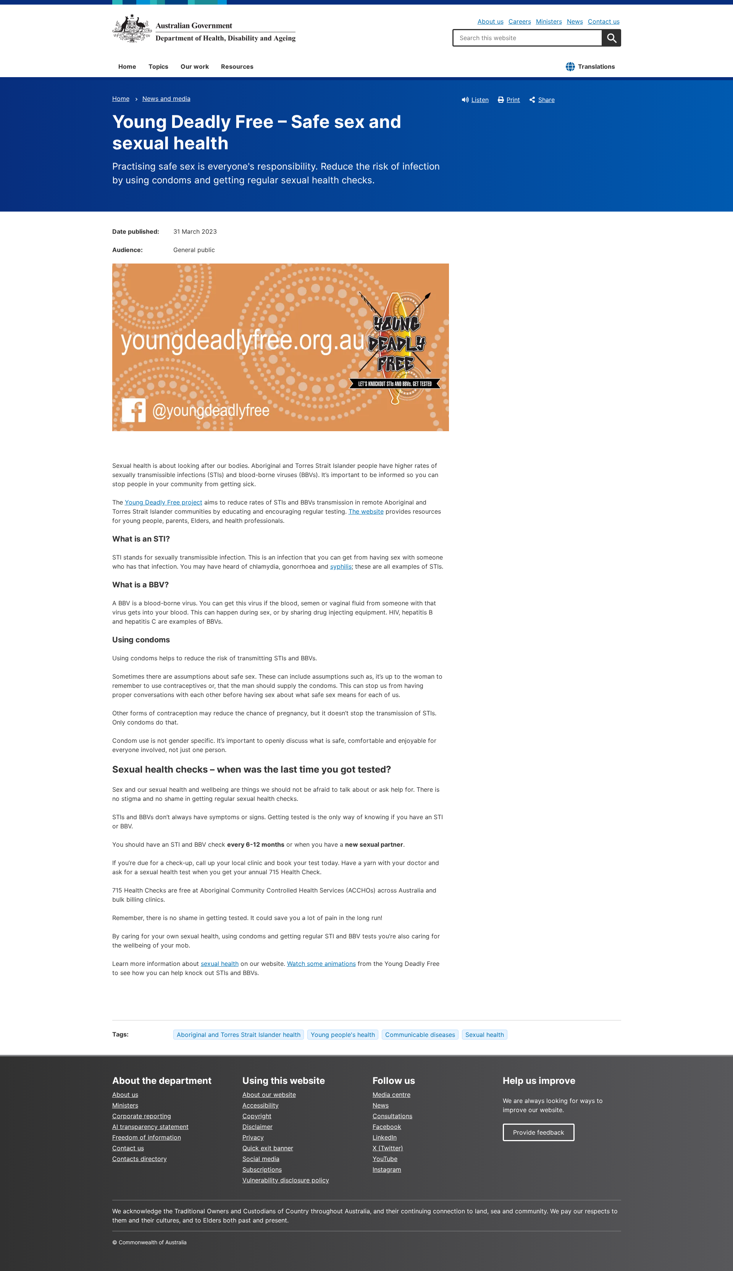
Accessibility (260, 1105)
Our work (195, 66)
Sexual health (484, 1034)
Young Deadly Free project (163, 502)
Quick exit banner (267, 1148)
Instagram (387, 1169)
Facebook (387, 1126)
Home (127, 66)
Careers (520, 21)
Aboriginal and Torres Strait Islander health (238, 1034)
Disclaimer (257, 1126)
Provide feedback (538, 1132)
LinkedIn (385, 1137)
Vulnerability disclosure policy (285, 1180)
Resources (237, 66)
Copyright (256, 1116)
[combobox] (527, 38)
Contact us (604, 21)
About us (491, 21)
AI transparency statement (150, 1126)
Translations (596, 66)
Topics (158, 66)
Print (513, 99)
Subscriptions (262, 1169)
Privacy (253, 1137)
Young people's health (343, 1034)
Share (546, 99)
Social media (260, 1159)
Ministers (549, 21)
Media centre (391, 1094)
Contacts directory (139, 1159)
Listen (480, 99)
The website (366, 511)
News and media (166, 98)
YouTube (385, 1159)
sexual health (220, 963)
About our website (269, 1094)
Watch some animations (321, 963)
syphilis (341, 566)
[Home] (203, 28)
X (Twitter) (388, 1148)
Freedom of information (146, 1137)
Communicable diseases (420, 1034)
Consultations (392, 1116)
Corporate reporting (141, 1116)
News (575, 21)
